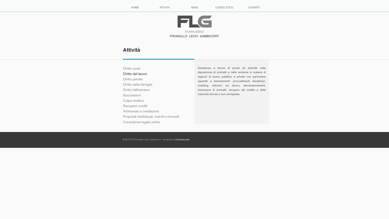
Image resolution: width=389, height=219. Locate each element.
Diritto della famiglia (137, 84)
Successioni (132, 95)
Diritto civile (131, 68)
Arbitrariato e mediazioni (141, 111)
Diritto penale (133, 79)
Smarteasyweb (182, 139)
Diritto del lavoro (135, 74)
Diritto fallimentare (136, 90)
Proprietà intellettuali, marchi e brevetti (151, 116)
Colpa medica (133, 100)
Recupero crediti (135, 106)
